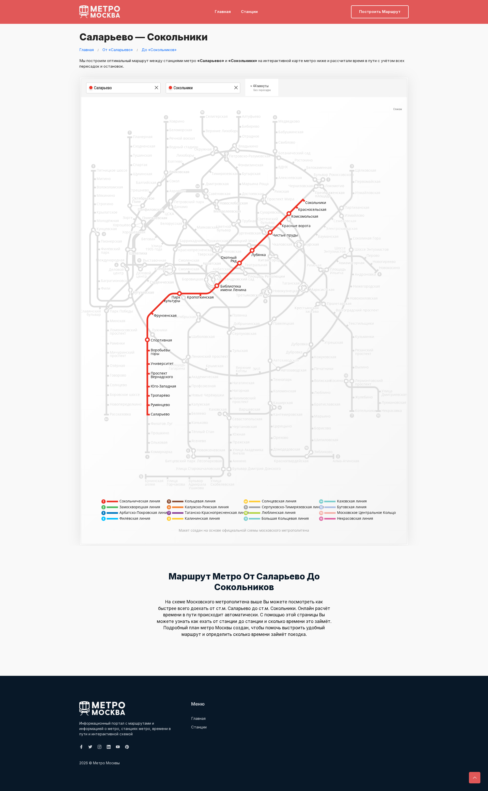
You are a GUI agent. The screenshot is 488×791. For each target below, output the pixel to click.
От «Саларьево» (117, 49)
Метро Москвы (106, 763)
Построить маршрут (380, 11)
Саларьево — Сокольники (143, 37)
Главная (223, 11)
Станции (249, 11)
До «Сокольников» (159, 49)
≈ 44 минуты (260, 88)
